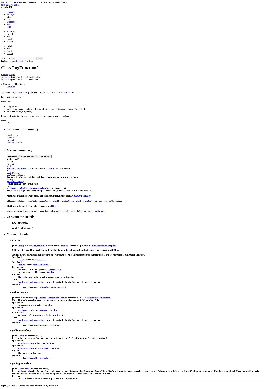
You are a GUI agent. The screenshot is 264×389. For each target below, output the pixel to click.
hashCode (49, 211)
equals (17, 211)
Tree (8, 19)
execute (10, 168)
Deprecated (11, 22)
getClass (38, 211)
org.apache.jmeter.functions (21, 61)
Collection (27, 188)
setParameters (14, 188)
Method (10, 41)
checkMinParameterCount (38, 201)
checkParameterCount (63, 201)
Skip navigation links (10, 5)
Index (9, 24)
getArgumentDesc (15, 175)
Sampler (51, 168)
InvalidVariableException (104, 245)
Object (54, 206)
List (9, 173)
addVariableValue (15, 201)
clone (9, 211)
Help (9, 27)
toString (81, 211)
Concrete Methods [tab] (43, 156)
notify (59, 211)
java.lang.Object (8, 74)
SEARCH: (6, 58)
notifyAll (70, 211)
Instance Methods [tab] (26, 156)
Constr (9, 39)
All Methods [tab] (12, 156)
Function (11, 87)
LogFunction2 (13, 142)
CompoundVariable (43, 188)
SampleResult (22, 168)
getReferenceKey (15, 182)
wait (90, 211)
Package (10, 14)
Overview (11, 12)
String (10, 166)
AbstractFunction (66, 92)
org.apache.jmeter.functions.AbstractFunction (20, 77)
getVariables (115, 201)
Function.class (21, 92)
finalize (27, 211)
